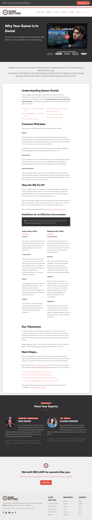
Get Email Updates (30, 508)
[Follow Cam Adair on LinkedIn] (12, 513)
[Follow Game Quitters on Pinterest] (15, 513)
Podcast (65, 506)
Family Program (52, 509)
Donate (80, 506)
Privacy (13, 508)
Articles (65, 503)
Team (80, 512)
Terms (17, 508)
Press (80, 514)
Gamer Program (52, 506)
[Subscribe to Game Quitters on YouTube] (9, 513)
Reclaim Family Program (42, 365)
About (80, 501)
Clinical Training (52, 512)
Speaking (50, 514)
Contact (81, 503)
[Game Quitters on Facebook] (3, 513)
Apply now (46, 482)
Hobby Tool (66, 514)
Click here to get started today (37, 387)
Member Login (22, 508)
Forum (80, 509)
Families (65, 501)
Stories (65, 512)
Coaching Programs (53, 503)
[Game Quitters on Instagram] (6, 513)
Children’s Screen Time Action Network (55, 209)
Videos (65, 509)
